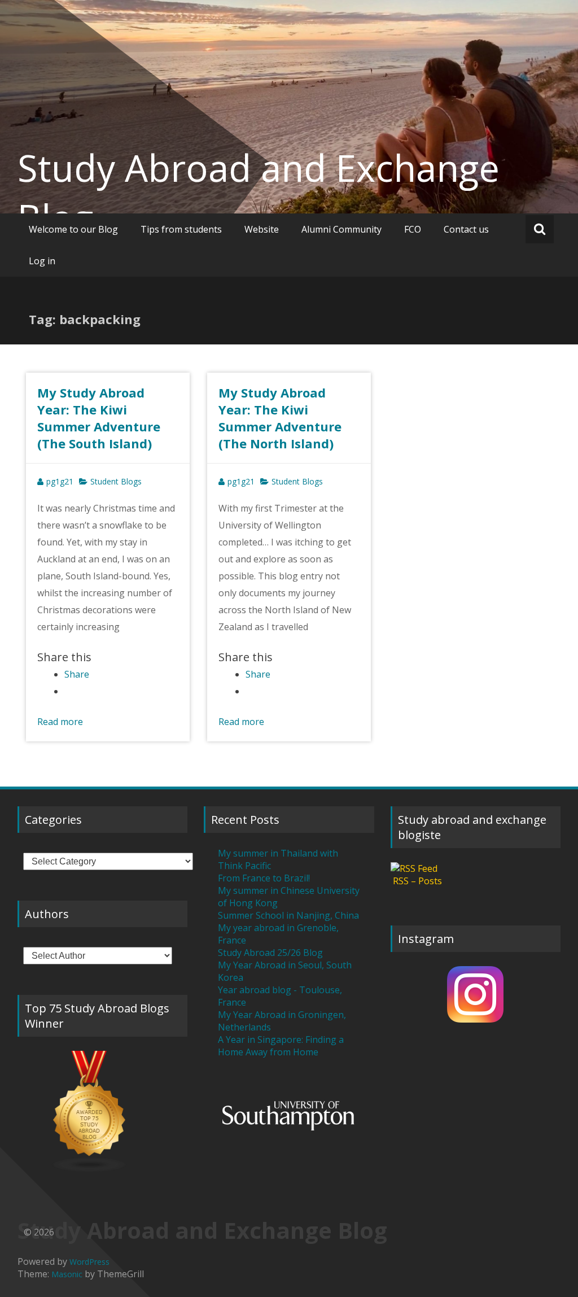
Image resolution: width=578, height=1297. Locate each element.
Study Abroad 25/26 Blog (270, 952)
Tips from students (181, 229)
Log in (42, 261)
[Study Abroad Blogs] (103, 1112)
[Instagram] (476, 994)
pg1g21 (59, 481)
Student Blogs (116, 481)
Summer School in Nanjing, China (288, 915)
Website (261, 229)
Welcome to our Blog (73, 229)
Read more (60, 721)
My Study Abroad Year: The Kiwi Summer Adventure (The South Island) (98, 418)
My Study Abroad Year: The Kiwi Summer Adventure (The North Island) (279, 418)
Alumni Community (341, 229)
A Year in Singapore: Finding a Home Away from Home (281, 1045)
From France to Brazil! (264, 878)
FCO (412, 229)
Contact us (466, 229)
